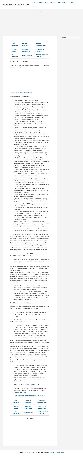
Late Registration (27, 55)
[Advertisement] (41, 22)
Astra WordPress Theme (57, 452)
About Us (34, 7)
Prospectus (53, 2)
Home (33, 2)
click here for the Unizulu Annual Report (21, 92)
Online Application (42, 2)
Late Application (62, 2)
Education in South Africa (16, 4)
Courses (72, 2)
